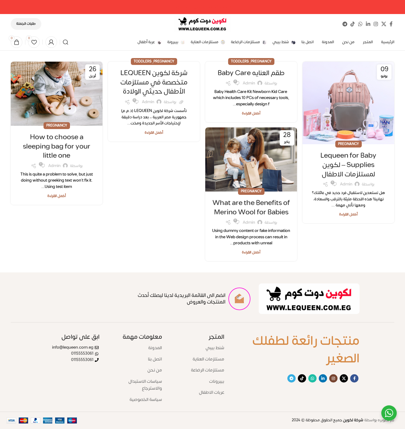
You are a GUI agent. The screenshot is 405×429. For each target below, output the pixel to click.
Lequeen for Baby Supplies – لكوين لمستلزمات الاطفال (348, 164)
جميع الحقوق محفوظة (327, 420)
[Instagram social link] (376, 24)
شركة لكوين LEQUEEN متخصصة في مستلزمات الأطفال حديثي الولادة (154, 82)
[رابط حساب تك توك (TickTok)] (353, 24)
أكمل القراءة (348, 214)
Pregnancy (348, 144)
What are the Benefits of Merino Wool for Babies (251, 208)
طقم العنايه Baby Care (251, 73)
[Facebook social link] (391, 24)
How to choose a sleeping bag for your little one (56, 146)
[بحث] (65, 42)
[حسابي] (51, 42)
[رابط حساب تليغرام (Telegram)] (345, 24)
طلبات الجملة (26, 24)
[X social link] (384, 24)
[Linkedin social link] (368, 24)
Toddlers (240, 61)
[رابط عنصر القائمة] (197, 348)
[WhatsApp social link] (360, 24)
